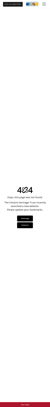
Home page (25, 218)
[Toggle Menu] (44, 4)
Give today (25, 405)
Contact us (25, 225)
